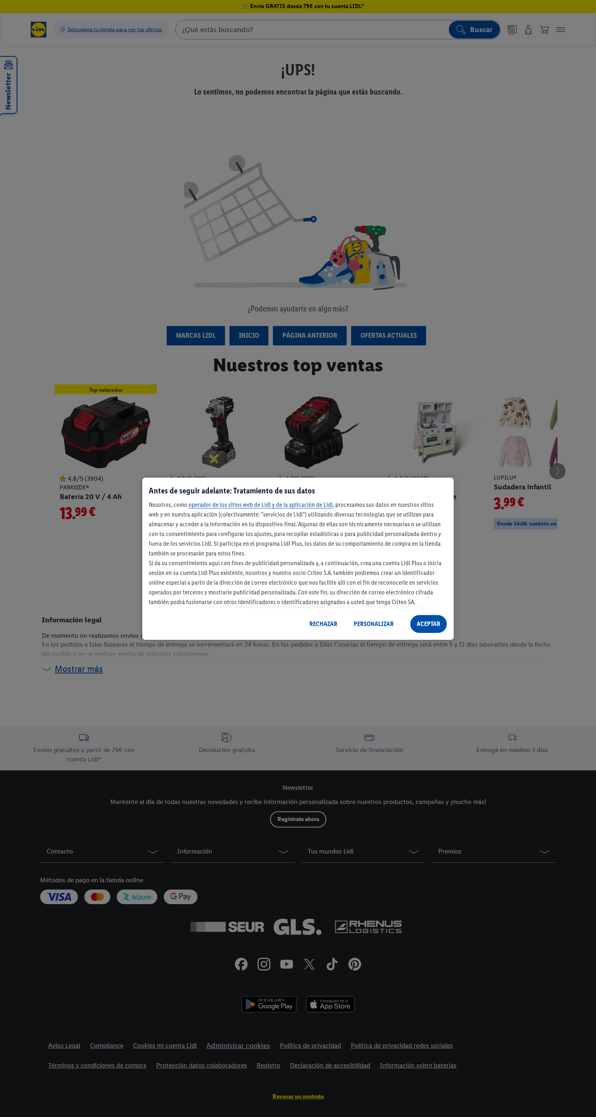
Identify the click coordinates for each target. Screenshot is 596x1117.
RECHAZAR (323, 624)
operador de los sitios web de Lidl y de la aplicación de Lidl (261, 504)
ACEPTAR (428, 624)
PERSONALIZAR (374, 624)
